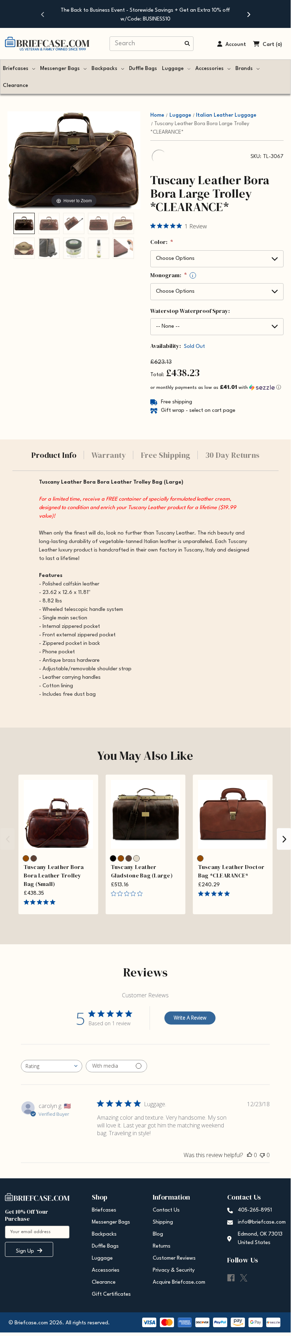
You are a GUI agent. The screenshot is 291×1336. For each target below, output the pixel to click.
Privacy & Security (174, 1270)
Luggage (173, 68)
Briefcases (15, 68)
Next (284, 839)
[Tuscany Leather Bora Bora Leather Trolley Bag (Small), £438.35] (58, 814)
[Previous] (42, 14)
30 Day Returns (232, 455)
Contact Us (166, 1210)
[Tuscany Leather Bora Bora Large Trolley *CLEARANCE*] (24, 223)
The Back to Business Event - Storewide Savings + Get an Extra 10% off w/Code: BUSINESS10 (145, 15)
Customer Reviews (174, 1258)
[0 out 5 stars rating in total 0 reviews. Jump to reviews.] (128, 894)
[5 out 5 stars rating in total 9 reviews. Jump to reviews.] (215, 894)
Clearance (15, 85)
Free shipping (176, 402)
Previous (7, 839)
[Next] (248, 14)
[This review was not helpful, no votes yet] (262, 1155)
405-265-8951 (255, 1210)
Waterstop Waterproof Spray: (190, 310)
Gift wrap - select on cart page (198, 410)
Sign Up (25, 1251)
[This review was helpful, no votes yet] (249, 1155)
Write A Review (190, 1017)
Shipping (163, 1222)
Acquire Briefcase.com (179, 1282)
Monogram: (171, 275)
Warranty (108, 455)
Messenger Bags (60, 68)
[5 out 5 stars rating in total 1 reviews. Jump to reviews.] (41, 902)
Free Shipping (165, 455)
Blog (158, 1234)
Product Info (54, 455)
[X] (243, 1278)
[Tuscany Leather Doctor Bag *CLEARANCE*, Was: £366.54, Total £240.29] (232, 814)
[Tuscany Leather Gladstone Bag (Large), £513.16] (145, 814)
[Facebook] (231, 1278)
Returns (161, 1246)
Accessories (209, 68)
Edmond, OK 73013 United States (260, 1238)
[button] (217, 387)
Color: (161, 242)
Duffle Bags (143, 68)
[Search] (187, 44)
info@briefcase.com (262, 1222)
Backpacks (104, 68)
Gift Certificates (111, 1294)
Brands (244, 68)
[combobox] (51, 1066)
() (279, 44)
